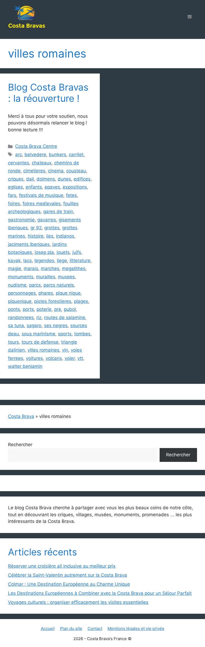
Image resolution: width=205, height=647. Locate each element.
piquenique (19, 301)
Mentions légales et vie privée (136, 628)
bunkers (57, 154)
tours (13, 342)
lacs (27, 260)
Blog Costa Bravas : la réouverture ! (48, 93)
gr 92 (36, 227)
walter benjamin (25, 366)
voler (70, 358)
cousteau (76, 170)
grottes (52, 227)
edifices (82, 179)
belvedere (35, 154)
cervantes (18, 162)
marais (31, 268)
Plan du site (71, 628)
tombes (82, 333)
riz (38, 317)
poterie (44, 309)
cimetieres (34, 170)
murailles (45, 276)
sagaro (34, 325)
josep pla (44, 252)
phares (45, 293)
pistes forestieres (52, 301)
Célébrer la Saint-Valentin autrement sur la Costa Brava (67, 575)
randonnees (21, 317)
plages (81, 301)
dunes (64, 179)
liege (62, 260)
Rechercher (20, 444)
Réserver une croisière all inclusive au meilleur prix (62, 566)
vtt (80, 358)
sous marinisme (38, 333)
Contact (95, 628)
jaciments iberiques (29, 244)
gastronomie (21, 219)
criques (15, 179)
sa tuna (16, 325)
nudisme (17, 285)
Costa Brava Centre (36, 146)
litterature (80, 260)
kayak (14, 260)
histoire (36, 236)
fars (12, 195)
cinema (56, 170)
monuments (20, 276)
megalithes (73, 268)
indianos (65, 236)
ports (28, 309)
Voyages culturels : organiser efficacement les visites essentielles (78, 602)
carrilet (76, 154)
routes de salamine (64, 317)
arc (18, 154)
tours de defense (40, 342)
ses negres (56, 325)
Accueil (48, 628)
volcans (54, 358)
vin (65, 350)
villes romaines (43, 350)
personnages (22, 293)
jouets (63, 252)
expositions (75, 187)
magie (14, 268)
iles (49, 236)
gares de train (58, 211)
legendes (44, 260)
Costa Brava (21, 416)
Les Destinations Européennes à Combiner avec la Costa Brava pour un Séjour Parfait (100, 593)
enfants (34, 187)
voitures (34, 358)
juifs (76, 252)
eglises (15, 187)
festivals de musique (41, 195)
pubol (70, 309)
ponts (14, 309)
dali (30, 179)
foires (14, 203)
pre (57, 309)
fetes (71, 195)
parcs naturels (59, 285)
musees (66, 276)
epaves (52, 187)
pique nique (68, 293)
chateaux (42, 162)
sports (65, 333)
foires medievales (42, 203)
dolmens (46, 179)
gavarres (46, 219)
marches (50, 268)
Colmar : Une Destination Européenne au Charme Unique (69, 584)
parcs (35, 285)
